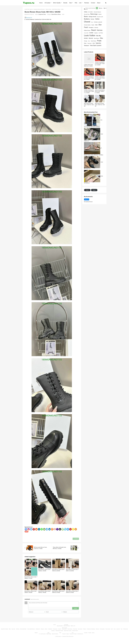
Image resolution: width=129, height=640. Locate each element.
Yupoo (87, 190)
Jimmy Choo (86, 32)
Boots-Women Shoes (56, 9)
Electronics (38, 628)
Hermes (99, 30)
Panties (84, 628)
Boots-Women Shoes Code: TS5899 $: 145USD (44, 570)
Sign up (100, 8)
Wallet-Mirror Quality (59, 630)
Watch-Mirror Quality (67, 630)
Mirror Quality (56, 3)
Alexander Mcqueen (97, 11)
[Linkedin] (49, 529)
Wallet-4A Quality (66, 625)
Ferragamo (91, 27)
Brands (65, 3)
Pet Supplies (102, 628)
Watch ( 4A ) (73, 625)
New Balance (96, 38)
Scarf (112, 628)
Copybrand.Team (42, 14)
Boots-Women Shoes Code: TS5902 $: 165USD (31, 591)
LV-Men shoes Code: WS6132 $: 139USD (88, 65)
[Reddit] (36, 529)
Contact (93, 3)
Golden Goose (87, 30)
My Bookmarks (80, 633)
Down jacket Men (23, 628)
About (98, 3)
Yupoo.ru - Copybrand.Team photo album (37, 9)
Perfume (97, 628)
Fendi (86, 27)
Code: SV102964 (93, 179)
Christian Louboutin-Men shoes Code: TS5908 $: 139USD (100, 78)
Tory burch (89, 43)
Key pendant (64, 628)
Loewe (91, 33)
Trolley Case (125, 628)
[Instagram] (28, 529)
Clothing (17, 628)
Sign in (105, 8)
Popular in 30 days (73, 633)
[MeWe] (39, 529)
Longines (96, 32)
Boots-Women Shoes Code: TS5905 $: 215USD (72, 591)
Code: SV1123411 (93, 165)
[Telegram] (47, 529)
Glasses (42, 628)
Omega (85, 41)
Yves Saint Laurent (95, 45)
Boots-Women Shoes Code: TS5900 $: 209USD (58, 570)
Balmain (100, 14)
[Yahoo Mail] (57, 529)
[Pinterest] (34, 529)
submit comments (75, 609)
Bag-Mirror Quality (4, 628)
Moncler (91, 38)
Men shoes (80, 628)
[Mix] (52, 529)
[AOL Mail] (60, 529)
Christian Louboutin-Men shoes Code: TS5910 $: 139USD (100, 63)
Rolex (85, 43)
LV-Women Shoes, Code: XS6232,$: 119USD (93, 151)
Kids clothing (70, 628)
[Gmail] (55, 529)
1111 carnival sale (42, 633)
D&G (96, 25)
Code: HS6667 (93, 137)
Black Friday (48, 633)
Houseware (55, 628)
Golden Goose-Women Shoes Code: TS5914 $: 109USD (100, 91)
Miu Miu (98, 35)
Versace (86, 45)
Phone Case (107, 628)
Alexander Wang (86, 14)
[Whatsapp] (41, 529)
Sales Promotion (55, 633)
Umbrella (53, 630)
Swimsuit (118, 628)
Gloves (46, 628)
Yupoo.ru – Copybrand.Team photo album (65, 636)
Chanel (87, 21)
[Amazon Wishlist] (73, 529)
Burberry (87, 19)
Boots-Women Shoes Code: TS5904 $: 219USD (58, 591)
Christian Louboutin (98, 22)
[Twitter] (31, 529)
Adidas (85, 12)
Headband (50, 628)
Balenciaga (94, 14)
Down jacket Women (31, 628)
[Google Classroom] (70, 529)
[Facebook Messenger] (68, 529)
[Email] (44, 529)
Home (41, 3)
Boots (26, 531)
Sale (70, 3)
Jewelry (59, 628)
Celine (97, 19)
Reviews (86, 3)
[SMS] (62, 529)
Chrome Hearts (87, 25)
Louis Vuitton (89, 35)
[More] (76, 529)
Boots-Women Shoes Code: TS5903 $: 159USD (44, 591)
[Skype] (65, 529)
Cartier (92, 19)
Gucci (93, 30)
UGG (93, 43)
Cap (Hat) (13, 628)
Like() (76, 538)
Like (80, 3)
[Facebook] (26, 529)
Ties (121, 628)
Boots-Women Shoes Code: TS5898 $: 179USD (31, 577)
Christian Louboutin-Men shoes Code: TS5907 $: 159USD (89, 91)
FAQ (76, 3)
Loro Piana (101, 32)
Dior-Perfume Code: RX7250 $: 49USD (93, 123)
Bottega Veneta (92, 16)
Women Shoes (48, 9)
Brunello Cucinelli (100, 16)
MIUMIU (86, 38)
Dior (100, 24)
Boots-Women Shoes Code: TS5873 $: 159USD (100, 105)
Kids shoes (75, 628)
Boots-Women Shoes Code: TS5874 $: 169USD (89, 105)
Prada (99, 41)
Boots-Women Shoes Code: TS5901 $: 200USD (72, 570)
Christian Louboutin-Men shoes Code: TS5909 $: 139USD (89, 78)
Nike (101, 38)
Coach (92, 25)
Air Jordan (90, 12)
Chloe (92, 22)
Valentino (98, 43)
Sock (115, 628)
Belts (10, 628)
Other (89, 40)
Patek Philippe (93, 40)
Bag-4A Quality (60, 625)
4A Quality (47, 3)
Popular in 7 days (65, 633)
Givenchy (96, 27)
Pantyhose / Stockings (91, 628)
